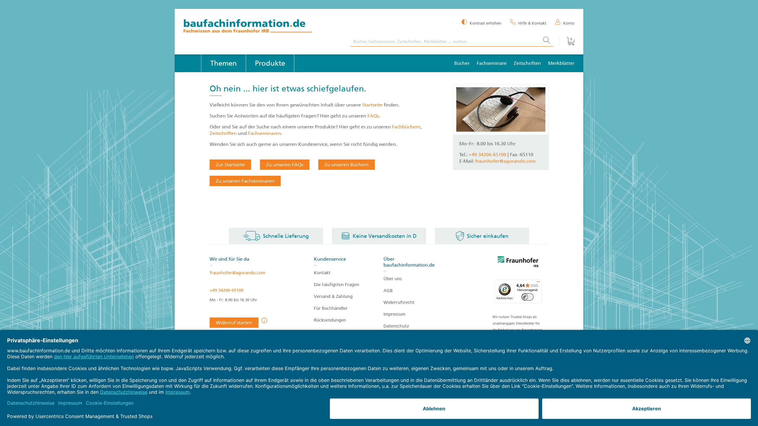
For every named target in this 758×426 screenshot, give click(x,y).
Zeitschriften (527, 63)
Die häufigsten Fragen (336, 284)
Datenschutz (396, 326)
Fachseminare (492, 63)
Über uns (392, 278)
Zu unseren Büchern (347, 164)
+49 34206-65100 (226, 290)
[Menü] (538, 283)
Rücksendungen (330, 320)
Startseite (373, 105)
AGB (388, 290)
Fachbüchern (406, 127)
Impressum (394, 314)
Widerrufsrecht (399, 302)
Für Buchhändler (331, 308)
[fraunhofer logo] (518, 262)
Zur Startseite (230, 164)
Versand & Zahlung (333, 296)
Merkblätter (561, 63)
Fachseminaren (264, 133)
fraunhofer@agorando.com (505, 161)
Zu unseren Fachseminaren (245, 181)
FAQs (373, 116)
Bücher (462, 63)
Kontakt (322, 272)
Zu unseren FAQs (284, 164)
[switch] (527, 297)
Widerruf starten (234, 322)
